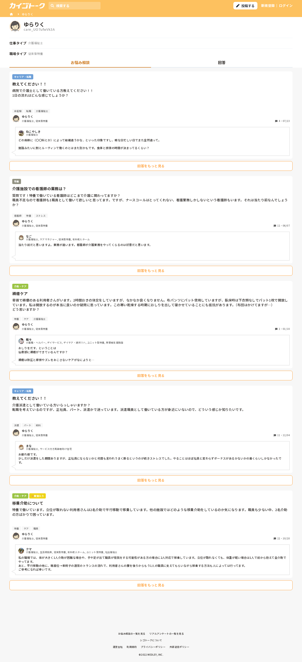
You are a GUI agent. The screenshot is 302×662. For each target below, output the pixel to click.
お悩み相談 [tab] (80, 62)
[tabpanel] (151, 332)
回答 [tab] (222, 62)
